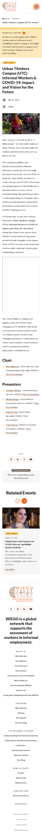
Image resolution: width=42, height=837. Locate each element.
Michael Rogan (12, 399)
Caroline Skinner (13, 390)
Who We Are (21, 656)
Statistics (21, 745)
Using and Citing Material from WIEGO (21, 695)
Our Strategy (21, 723)
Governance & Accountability (21, 675)
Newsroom (21, 778)
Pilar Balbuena (12, 366)
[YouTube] (31, 609)
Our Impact (21, 718)
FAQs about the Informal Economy (21, 740)
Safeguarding (21, 825)
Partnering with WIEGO (21, 685)
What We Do (21, 708)
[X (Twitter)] (11, 609)
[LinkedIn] (24, 609)
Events (21, 773)
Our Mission (21, 661)
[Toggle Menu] (36, 6)
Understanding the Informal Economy (21, 735)
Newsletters (21, 783)
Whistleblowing (21, 830)
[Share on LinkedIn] (18, 459)
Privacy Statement (21, 814)
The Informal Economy (21, 731)
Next (24, 501)
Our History (21, 671)
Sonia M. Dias (12, 412)
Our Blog (21, 760)
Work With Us (21, 680)
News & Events (21, 768)
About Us (21, 651)
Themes (21, 713)
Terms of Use (21, 819)
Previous (18, 501)
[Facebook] (18, 609)
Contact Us (21, 690)
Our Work (21, 703)
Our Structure (21, 666)
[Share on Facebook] (11, 459)
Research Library (21, 795)
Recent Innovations (21, 750)
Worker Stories (21, 755)
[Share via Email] (31, 459)
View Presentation (14, 374)
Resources (21, 804)
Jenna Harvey (12, 425)
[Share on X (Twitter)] (24, 459)
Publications (21, 791)
